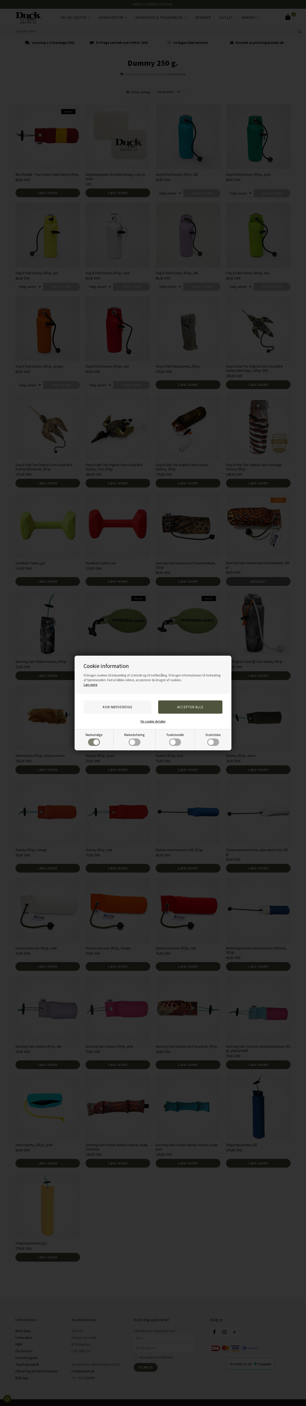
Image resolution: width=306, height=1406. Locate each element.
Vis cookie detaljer (153, 721)
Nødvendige (94, 735)
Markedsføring (134, 735)
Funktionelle (175, 735)
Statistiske (213, 735)
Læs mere (90, 685)
